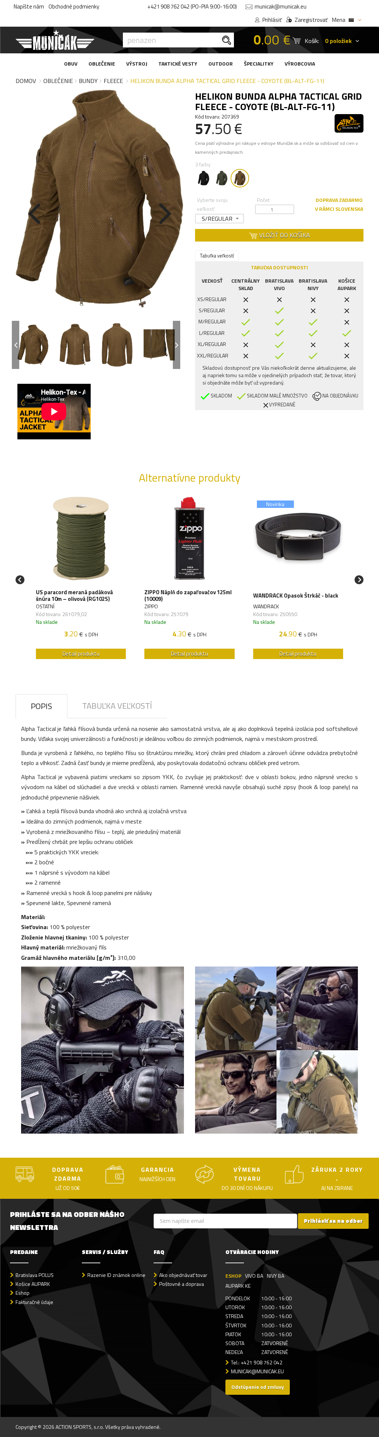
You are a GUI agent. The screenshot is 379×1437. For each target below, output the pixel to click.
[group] (81, 580)
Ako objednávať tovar (183, 1275)
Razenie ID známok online (116, 1275)
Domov (26, 80)
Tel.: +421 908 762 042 (256, 1362)
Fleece (113, 80)
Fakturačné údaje (34, 1302)
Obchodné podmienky (73, 6)
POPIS (41, 706)
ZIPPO (151, 606)
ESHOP (233, 1276)
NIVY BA (275, 1276)
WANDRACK (266, 606)
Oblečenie (58, 80)
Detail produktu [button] (81, 653)
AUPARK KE (238, 1286)
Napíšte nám (29, 6)
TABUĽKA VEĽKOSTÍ (117, 705)
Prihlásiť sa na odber (333, 1221)
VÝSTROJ (136, 63)
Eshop (23, 1293)
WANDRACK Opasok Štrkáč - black (295, 595)
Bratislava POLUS (35, 1275)
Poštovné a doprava (181, 1284)
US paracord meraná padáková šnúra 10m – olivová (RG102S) (74, 595)
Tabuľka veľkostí (217, 255)
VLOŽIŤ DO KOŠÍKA (284, 235)
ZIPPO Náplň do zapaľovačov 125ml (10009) (188, 595)
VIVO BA (254, 1276)
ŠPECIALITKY (259, 63)
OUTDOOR (220, 63)
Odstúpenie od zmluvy (257, 1387)
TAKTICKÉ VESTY (177, 63)
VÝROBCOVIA (300, 63)
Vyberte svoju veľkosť (212, 204)
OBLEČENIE (101, 63)
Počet (263, 200)
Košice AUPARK (33, 1284)
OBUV (70, 63)
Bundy (88, 80)
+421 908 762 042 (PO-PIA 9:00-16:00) (192, 6)
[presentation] (34, 212)
